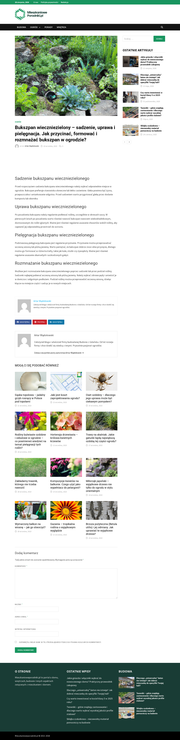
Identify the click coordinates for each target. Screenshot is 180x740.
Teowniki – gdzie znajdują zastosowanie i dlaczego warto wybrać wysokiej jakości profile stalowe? (151, 112)
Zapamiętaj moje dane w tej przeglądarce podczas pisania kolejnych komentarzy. (60, 642)
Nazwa (19, 604)
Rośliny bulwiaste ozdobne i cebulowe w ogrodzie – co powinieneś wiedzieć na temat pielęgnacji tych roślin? (30, 441)
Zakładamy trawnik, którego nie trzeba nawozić (26, 484)
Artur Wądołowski (32, 146)
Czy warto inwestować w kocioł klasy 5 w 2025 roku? (151, 95)
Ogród (34, 27)
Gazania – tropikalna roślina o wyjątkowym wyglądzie (63, 527)
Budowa (21, 27)
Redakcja (64, 2)
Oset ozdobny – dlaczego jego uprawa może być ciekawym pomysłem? (100, 398)
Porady (49, 27)
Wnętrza (61, 27)
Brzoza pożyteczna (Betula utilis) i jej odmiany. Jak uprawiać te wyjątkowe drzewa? (101, 528)
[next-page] (129, 142)
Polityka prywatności (49, 2)
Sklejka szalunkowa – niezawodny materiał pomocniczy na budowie (151, 128)
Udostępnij (25, 322)
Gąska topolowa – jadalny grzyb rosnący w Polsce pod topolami (30, 398)
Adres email (21, 617)
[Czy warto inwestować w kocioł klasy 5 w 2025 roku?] (130, 93)
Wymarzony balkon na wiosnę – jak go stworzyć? (30, 525)
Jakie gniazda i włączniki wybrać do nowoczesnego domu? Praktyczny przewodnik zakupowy (151, 61)
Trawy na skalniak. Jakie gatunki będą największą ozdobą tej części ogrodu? (101, 438)
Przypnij (41, 322)
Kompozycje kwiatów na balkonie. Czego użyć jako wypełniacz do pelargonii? (65, 484)
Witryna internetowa (25, 629)
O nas (35, 2)
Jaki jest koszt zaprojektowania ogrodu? (65, 396)
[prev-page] (125, 142)
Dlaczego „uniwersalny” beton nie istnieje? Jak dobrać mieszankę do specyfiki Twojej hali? (151, 79)
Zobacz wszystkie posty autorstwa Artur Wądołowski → (59, 352)
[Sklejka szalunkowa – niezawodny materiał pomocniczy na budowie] (130, 126)
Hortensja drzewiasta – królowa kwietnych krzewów (64, 438)
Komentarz (21, 566)
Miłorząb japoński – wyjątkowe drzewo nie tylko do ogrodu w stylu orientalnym (99, 485)
